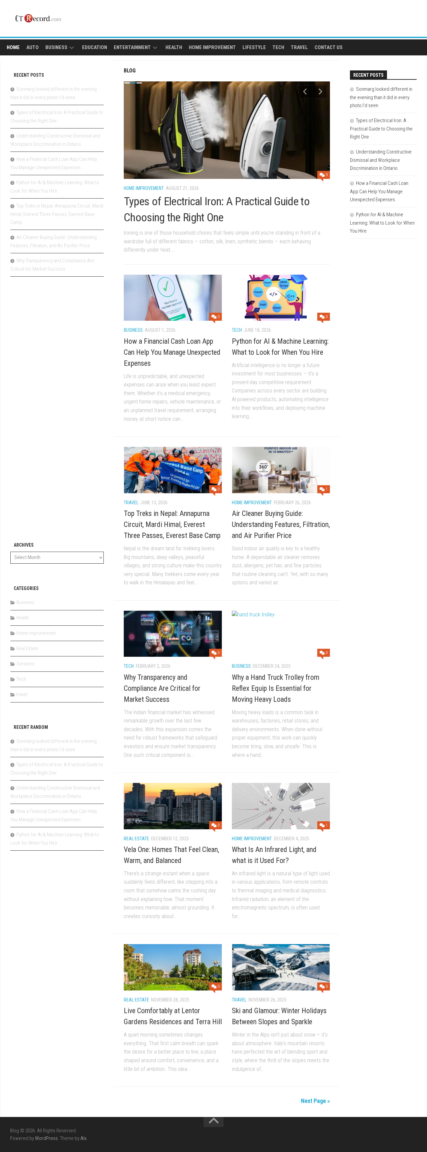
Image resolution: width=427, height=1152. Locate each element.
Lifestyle (254, 47)
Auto (32, 47)
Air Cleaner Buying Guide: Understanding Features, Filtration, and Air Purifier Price (281, 524)
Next (320, 91)
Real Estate (136, 838)
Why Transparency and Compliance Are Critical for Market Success (162, 688)
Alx (83, 1138)
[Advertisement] (57, 413)
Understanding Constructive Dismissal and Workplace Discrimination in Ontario (381, 160)
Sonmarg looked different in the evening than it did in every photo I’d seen (381, 97)
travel (299, 47)
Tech (278, 47)
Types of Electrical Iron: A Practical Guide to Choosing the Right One (381, 128)
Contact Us (329, 47)
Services (25, 664)
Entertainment (132, 47)
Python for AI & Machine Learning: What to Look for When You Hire (382, 223)
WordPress (46, 1138)
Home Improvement (212, 47)
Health (173, 47)
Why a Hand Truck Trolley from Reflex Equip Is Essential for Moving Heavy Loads (275, 688)
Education (94, 47)
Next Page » (315, 1100)
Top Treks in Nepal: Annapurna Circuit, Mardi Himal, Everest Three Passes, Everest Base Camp (172, 524)
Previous (305, 91)
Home (13, 47)
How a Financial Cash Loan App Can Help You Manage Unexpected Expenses (172, 352)
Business (56, 47)
